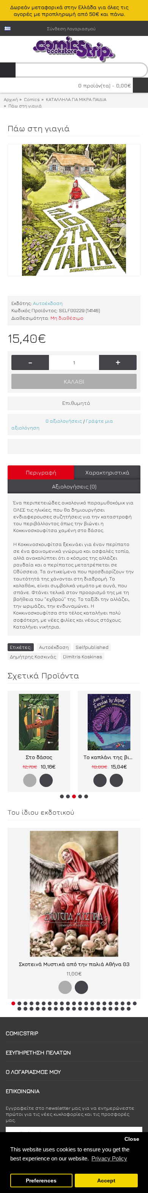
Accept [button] (106, 1181)
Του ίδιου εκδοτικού (41, 812)
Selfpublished (92, 647)
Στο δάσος (39, 757)
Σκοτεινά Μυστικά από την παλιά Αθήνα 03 (74, 964)
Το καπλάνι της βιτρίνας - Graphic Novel (110, 757)
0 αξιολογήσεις (64, 421)
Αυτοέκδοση (48, 303)
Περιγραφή (41, 472)
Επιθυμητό (76, 403)
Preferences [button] (41, 1181)
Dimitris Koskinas (82, 656)
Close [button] (131, 1139)
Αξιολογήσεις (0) (74, 486)
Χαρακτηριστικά (107, 472)
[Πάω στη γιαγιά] (74, 210)
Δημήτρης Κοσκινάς (33, 656)
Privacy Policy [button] (109, 1158)
